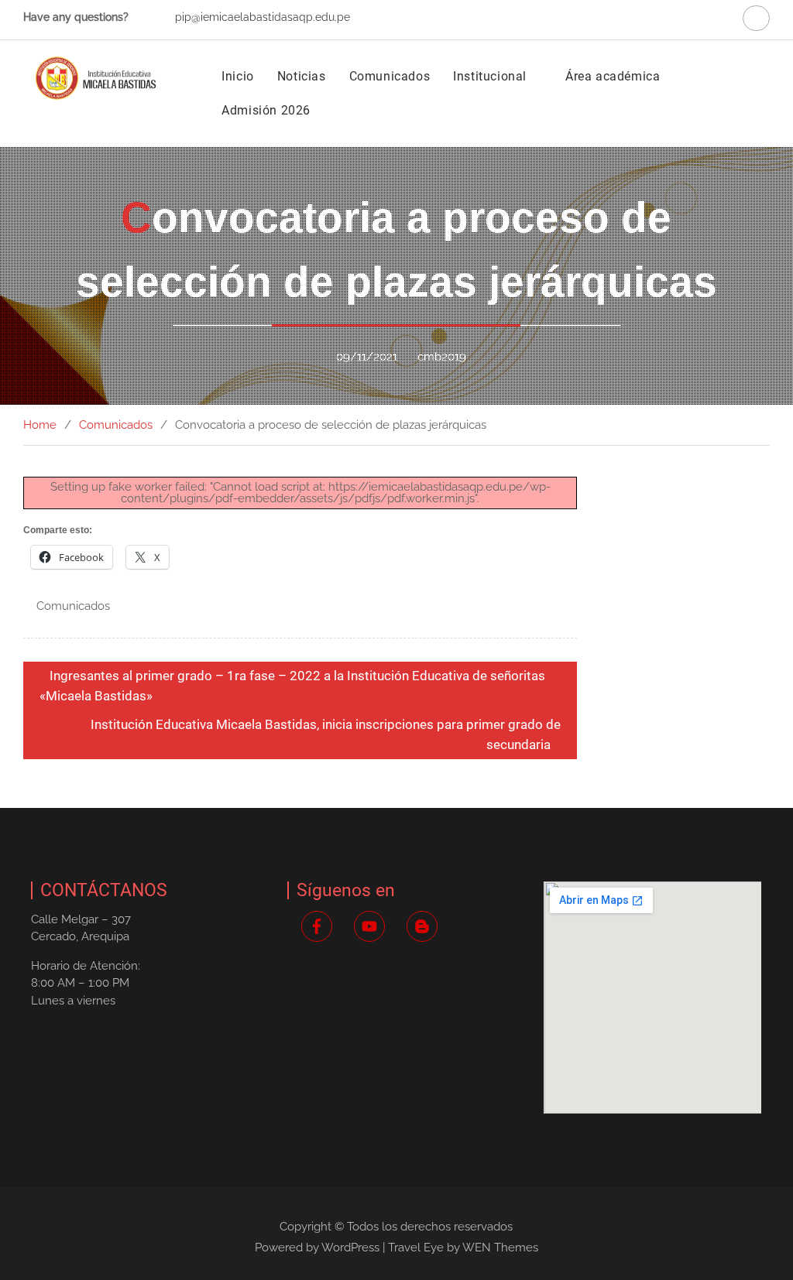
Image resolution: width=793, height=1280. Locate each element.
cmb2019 (441, 357)
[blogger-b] (424, 926)
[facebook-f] (319, 926)
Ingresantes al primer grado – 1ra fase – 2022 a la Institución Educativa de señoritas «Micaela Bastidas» (292, 685)
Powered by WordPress (317, 1247)
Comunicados (390, 76)
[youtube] (372, 926)
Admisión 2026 (266, 110)
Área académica (612, 76)
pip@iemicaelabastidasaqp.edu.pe (262, 17)
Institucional (490, 76)
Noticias (301, 76)
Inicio (237, 76)
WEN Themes (500, 1247)
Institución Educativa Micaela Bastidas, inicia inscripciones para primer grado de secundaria (326, 734)
